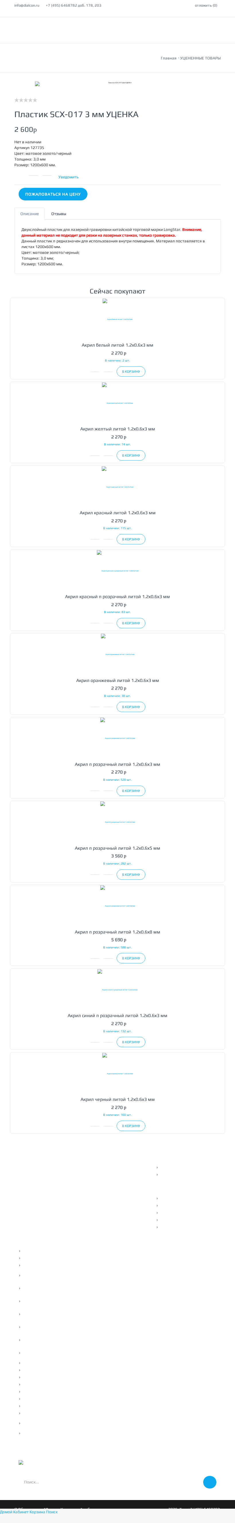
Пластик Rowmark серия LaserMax (45, 1314)
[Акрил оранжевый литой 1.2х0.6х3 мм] (117, 654)
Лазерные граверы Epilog (46, 1258)
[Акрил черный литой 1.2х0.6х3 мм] (117, 1073)
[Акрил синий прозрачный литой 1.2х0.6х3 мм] (117, 989)
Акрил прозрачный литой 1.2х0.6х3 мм (117, 764)
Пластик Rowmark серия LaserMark (45, 1340)
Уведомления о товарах (182, 1174)
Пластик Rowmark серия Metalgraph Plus (45, 1275)
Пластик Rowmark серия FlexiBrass (45, 1301)
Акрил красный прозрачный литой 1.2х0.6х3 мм (117, 596)
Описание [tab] (29, 213)
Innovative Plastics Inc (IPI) (46, 1399)
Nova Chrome (34, 1377)
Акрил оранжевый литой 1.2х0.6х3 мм (117, 680)
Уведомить (68, 177)
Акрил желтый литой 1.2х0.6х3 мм (117, 429)
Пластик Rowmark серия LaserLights (45, 1353)
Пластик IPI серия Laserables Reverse (49, 1423)
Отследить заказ (175, 1167)
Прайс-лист (171, 1198)
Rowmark (31, 1391)
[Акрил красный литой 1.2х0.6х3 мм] (117, 486)
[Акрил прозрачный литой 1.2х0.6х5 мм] (117, 822)
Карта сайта (171, 1220)
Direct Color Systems (41, 1384)
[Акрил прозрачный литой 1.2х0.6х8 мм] (117, 906)
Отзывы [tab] (58, 213)
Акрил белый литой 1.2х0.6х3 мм (117, 345)
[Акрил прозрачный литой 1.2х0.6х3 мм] (117, 738)
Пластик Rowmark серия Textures (45, 1288)
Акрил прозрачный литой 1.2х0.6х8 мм (117, 932)
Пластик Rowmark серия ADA (50, 1363)
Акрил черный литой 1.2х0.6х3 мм (118, 1099)
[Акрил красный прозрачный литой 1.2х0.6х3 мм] (117, 570)
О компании (34, 1265)
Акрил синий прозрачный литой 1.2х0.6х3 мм (117, 1015)
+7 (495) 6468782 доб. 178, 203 (73, 5)
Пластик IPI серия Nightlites (48, 1433)
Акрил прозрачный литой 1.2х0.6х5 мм (117, 848)
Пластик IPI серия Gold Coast (49, 1406)
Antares (30, 1370)
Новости (168, 1205)
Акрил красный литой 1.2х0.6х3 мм (118, 512)
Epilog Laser (33, 1413)
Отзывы (167, 1213)
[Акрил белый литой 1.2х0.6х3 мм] (117, 319)
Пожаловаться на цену (53, 194)
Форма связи (172, 1227)
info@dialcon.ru (26, 5)
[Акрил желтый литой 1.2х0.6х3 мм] (117, 403)
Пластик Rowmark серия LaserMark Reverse (45, 1327)
